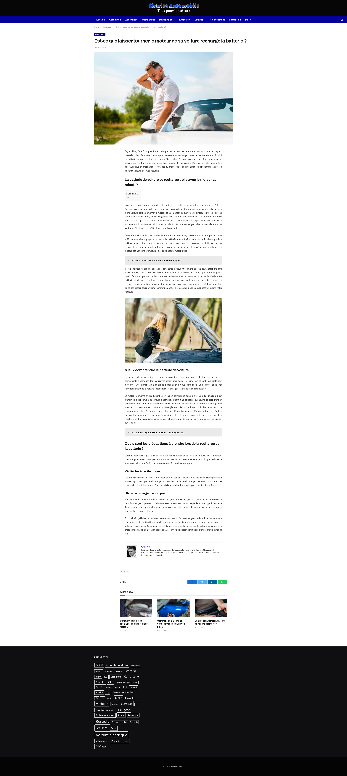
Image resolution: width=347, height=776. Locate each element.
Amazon (98, 671)
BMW (98, 677)
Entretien (184, 20)
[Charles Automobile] (173, 8)
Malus (118, 697)
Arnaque (109, 671)
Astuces (119, 671)
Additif (99, 665)
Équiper (199, 20)
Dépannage (165, 20)
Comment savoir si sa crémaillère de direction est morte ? (134, 624)
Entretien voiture (103, 687)
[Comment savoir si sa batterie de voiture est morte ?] (211, 608)
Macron (109, 698)
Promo (121, 715)
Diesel (135, 683)
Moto (248, 20)
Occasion (127, 703)
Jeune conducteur (124, 692)
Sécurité (102, 728)
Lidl (102, 698)
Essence (117, 687)
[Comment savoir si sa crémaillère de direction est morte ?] (136, 608)
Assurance (131, 20)
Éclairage (101, 746)
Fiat (125, 687)
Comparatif (148, 20)
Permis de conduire (105, 710)
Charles (145, 546)
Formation (235, 20)
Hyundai (133, 687)
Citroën (100, 682)
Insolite (99, 692)
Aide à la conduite (117, 665)
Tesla (113, 728)
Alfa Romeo (135, 666)
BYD (105, 677)
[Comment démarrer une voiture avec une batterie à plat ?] (173, 608)
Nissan (114, 704)
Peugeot (124, 710)
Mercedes (130, 698)
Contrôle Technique (123, 683)
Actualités (115, 20)
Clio (110, 682)
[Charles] (131, 556)
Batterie (124, 571)
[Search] (341, 20)
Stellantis (134, 722)
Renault (102, 721)
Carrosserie (131, 676)
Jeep (107, 693)
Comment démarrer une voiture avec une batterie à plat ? (171, 624)
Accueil (100, 20)
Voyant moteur (119, 741)
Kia (96, 698)
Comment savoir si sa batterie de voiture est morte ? (210, 622)
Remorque (133, 715)
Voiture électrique (111, 734)
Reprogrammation (119, 722)
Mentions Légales (177, 766)
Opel (137, 704)
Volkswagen (102, 741)
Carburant (115, 676)
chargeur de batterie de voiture (189, 455)
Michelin (102, 704)
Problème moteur (105, 715)
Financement (217, 20)
